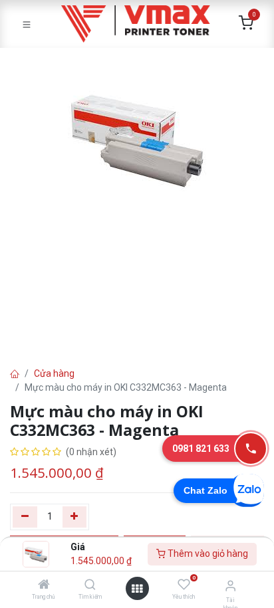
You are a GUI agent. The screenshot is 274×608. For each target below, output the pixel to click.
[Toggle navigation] (27, 24)
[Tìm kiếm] (90, 585)
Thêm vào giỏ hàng (207, 553)
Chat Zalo (205, 490)
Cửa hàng (54, 373)
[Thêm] (75, 517)
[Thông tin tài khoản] (230, 585)
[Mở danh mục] (137, 589)
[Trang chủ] (44, 585)
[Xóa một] (25, 517)
